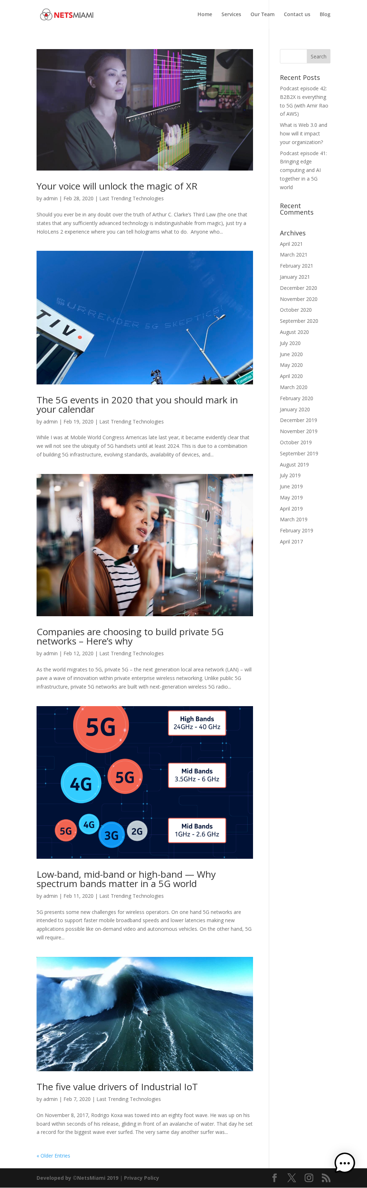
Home (204, 15)
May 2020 (291, 364)
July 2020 (290, 343)
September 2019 (299, 453)
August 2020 (294, 332)
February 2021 (296, 265)
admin (50, 198)
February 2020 (296, 398)
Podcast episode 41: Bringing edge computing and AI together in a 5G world (303, 170)
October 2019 (296, 442)
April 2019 (291, 508)
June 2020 (291, 354)
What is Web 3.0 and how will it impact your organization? (303, 133)
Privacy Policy (141, 1177)
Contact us (297, 15)
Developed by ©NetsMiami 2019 (78, 1177)
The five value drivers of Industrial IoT (117, 1086)
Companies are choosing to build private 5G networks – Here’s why (130, 636)
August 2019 (294, 464)
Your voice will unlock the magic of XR (117, 185)
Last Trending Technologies (131, 198)
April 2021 (291, 243)
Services (231, 15)
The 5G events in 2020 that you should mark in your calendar (137, 404)
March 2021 (294, 254)
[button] (344, 1164)
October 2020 (296, 309)
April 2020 (291, 376)
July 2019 (290, 475)
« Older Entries (53, 1155)
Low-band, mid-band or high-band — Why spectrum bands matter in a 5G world (126, 879)
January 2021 (295, 276)
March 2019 (294, 519)
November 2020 (299, 299)
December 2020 (298, 287)
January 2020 (295, 409)
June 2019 (291, 486)
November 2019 (299, 431)
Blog (325, 15)
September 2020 (299, 320)
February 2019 (296, 530)
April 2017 (291, 541)
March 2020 (294, 387)
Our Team (263, 15)
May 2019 (291, 497)
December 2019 (298, 420)
